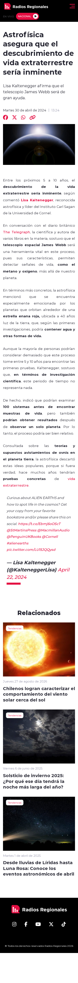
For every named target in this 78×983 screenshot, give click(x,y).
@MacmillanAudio (53, 530)
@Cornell (50, 536)
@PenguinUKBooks (24, 536)
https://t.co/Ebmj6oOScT (39, 523)
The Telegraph (16, 232)
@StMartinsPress (21, 530)
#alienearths (17, 543)
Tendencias (14, 628)
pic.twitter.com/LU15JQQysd (31, 549)
